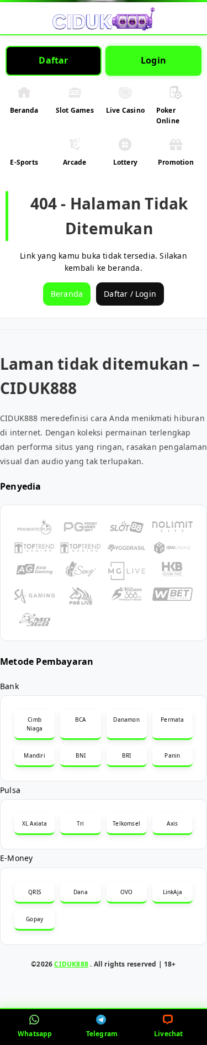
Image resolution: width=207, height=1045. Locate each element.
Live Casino (125, 110)
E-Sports (24, 162)
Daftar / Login (130, 293)
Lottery (125, 162)
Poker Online (167, 115)
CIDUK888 (71, 964)
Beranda (24, 110)
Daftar (53, 60)
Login (153, 60)
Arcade (74, 162)
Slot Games (75, 110)
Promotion (176, 162)
